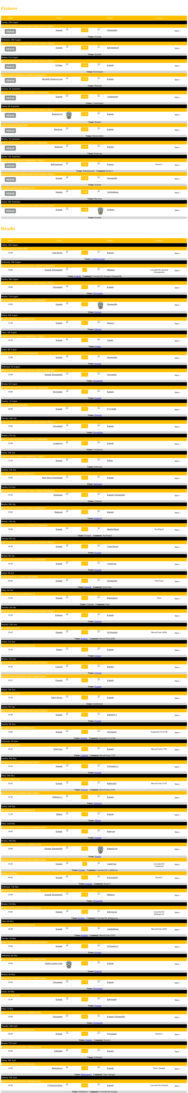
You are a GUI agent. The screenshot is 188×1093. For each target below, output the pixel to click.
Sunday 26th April (8, 1060)
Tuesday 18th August (9, 279)
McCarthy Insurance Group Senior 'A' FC (18, 188)
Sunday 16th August (9, 315)
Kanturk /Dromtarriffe (53, 270)
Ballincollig (111, 783)
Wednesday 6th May (9, 955)
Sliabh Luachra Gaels (53, 963)
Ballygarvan (112, 912)
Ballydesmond (113, 48)
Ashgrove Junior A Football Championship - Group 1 (22, 160)
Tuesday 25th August (9, 22)
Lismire (110, 340)
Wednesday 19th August (11, 262)
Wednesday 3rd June (9, 741)
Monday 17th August (9, 296)
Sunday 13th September (10, 156)
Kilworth (98, 415)
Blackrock (58, 129)
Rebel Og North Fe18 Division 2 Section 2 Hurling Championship (28, 266)
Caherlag (84, 755)
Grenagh (58, 667)
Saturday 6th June (8, 724)
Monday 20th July (8, 504)
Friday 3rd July (7, 590)
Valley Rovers (56, 697)
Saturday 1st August (9, 401)
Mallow (59, 814)
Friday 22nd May (8, 824)
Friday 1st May (7, 1009)
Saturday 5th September (10, 89)
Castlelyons (111, 564)
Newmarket (57, 287)
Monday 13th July (8, 521)
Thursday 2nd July (8, 607)
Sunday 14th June (8, 690)
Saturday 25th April (9, 1077)
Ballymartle (111, 999)
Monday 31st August (9, 57)
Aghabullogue (113, 192)
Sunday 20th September (10, 202)
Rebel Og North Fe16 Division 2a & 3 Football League (23, 676)
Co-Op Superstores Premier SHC (14, 125)
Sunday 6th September (10, 106)
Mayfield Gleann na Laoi (52, 79)
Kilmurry (98, 329)
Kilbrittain (58, 1051)
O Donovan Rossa (54, 1085)
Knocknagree (112, 877)
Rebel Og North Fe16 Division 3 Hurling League (21, 908)
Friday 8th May (7, 921)
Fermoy (59, 649)
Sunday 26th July (8, 453)
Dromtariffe (98, 381)
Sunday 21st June (8, 642)
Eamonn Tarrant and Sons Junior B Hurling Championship (24, 92)
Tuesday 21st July (8, 487)
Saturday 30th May (8, 758)
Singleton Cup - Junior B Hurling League (18, 1029)
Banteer (98, 856)
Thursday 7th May (8, 938)
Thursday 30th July (9, 418)
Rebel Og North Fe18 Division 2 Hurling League (21, 844)
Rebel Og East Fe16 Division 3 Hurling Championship (23, 75)
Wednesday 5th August (10, 367)
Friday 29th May (8, 776)
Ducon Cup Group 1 (9, 873)
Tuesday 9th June (8, 707)
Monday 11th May (8, 904)
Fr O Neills (111, 409)
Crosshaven (57, 443)
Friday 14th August (9, 332)
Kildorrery (98, 803)
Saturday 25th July (8, 470)
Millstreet (111, 270)
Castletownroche (98, 259)
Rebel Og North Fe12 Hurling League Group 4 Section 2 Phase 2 (27, 26)
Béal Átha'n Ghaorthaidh (52, 478)
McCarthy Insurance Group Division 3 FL (18, 594)
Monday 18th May (8, 841)
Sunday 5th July (7, 573)
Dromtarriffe (112, 30)
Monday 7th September (10, 139)
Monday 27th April (8, 1043)
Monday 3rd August (9, 384)
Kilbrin (98, 346)
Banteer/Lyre (57, 114)
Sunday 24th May (8, 806)
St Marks (110, 210)
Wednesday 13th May (10, 887)
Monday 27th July (8, 435)
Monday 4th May (8, 974)
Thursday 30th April (9, 1026)
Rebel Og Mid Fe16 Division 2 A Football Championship (24, 142)
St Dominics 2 (113, 766)
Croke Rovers (112, 546)
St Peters (58, 65)
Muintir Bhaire (113, 529)
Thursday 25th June (9, 624)
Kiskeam (58, 615)
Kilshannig (58, 495)
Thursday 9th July (8, 539)
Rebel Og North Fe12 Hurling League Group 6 (20, 762)
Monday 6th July (8, 556)
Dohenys (110, 323)
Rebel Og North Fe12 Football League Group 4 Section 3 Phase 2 (27, 43)
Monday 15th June (8, 659)
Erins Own (58, 749)
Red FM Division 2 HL (10, 628)
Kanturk (59, 30)
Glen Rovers (57, 253)
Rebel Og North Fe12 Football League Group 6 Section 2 (24, 662)
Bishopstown (112, 598)
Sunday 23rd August (9, 245)
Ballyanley (98, 484)
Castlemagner (112, 97)
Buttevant (58, 147)
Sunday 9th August (8, 349)
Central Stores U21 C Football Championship (19, 353)
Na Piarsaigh (112, 632)
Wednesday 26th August (11, 40)
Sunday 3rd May (8, 992)
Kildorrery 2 (112, 715)
